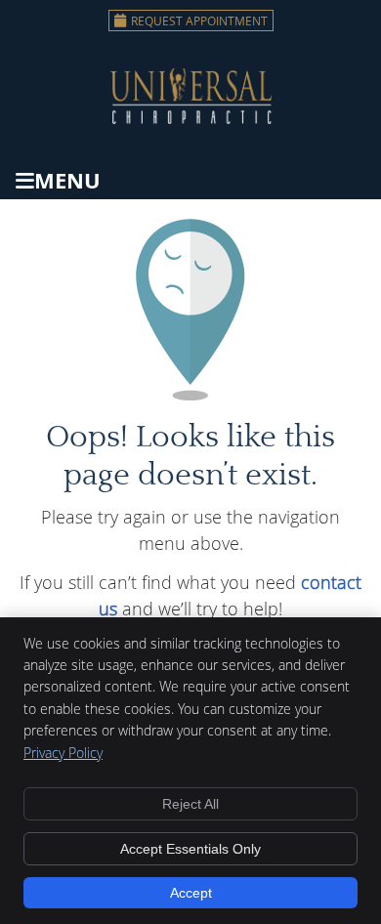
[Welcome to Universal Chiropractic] (191, 117)
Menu (67, 180)
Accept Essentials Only (190, 849)
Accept (191, 893)
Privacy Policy (63, 752)
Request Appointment (199, 20)
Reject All (190, 804)
